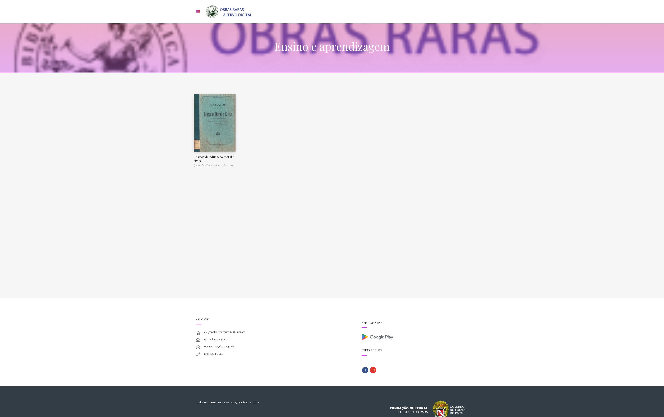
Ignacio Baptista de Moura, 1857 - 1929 (214, 165)
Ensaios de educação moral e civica (214, 159)
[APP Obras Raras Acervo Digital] (415, 336)
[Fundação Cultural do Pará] (373, 370)
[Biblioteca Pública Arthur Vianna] (365, 370)
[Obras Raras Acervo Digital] (229, 11)
